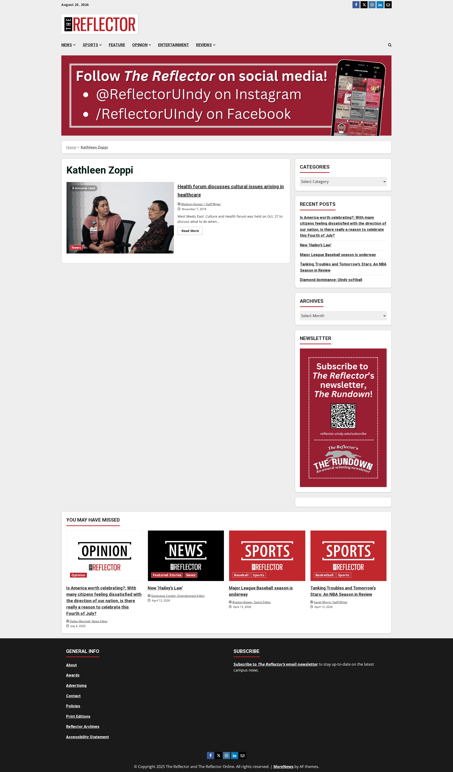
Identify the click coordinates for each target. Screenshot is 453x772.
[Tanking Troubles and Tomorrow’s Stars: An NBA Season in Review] (348, 555)
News (66, 45)
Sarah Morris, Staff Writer (331, 602)
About (71, 665)
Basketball (324, 575)
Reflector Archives (82, 726)
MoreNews (283, 766)
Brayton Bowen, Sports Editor (251, 602)
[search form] (390, 45)
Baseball (241, 575)
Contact (73, 696)
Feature (117, 45)
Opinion (139, 45)
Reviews (204, 45)
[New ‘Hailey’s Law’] (186, 555)
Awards (73, 675)
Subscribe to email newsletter (276, 664)
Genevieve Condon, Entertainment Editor (178, 596)
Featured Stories (167, 575)
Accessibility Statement (87, 737)
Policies (73, 706)
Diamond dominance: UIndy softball (331, 280)
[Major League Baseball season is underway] (267, 555)
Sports (90, 45)
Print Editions (78, 716)
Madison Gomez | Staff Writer (201, 204)
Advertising (76, 685)
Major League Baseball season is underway (338, 254)
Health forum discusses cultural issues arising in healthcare (120, 217)
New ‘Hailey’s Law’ (315, 245)
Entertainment (173, 45)
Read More (192, 231)
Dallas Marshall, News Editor (89, 621)
